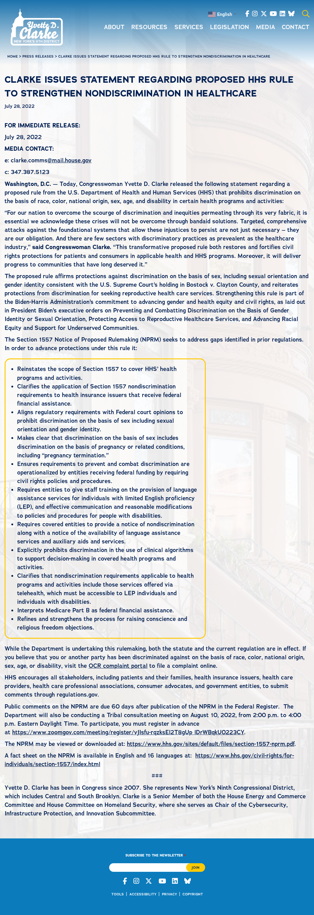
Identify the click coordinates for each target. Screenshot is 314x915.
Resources (149, 27)
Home (12, 56)
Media (265, 27)
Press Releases (38, 56)
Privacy (169, 894)
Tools (117, 894)
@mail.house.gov (70, 160)
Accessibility (142, 894)
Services (188, 27)
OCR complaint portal (118, 666)
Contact (295, 27)
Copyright (192, 894)
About (114, 27)
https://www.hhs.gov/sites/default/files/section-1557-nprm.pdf (210, 744)
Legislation (229, 27)
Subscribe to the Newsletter (155, 855)
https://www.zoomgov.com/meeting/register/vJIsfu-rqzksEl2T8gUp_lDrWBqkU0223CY (128, 732)
